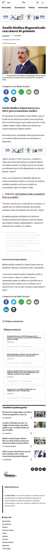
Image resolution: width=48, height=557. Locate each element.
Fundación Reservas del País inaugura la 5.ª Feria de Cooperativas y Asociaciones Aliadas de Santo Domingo (24, 337)
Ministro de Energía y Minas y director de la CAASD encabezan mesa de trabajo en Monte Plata (15, 440)
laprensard (5, 35)
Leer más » (10, 342)
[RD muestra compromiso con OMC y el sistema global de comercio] (40, 414)
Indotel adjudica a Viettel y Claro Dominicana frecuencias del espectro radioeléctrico (23, 355)
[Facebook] (32, 469)
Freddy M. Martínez (10, 446)
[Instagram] (44, 469)
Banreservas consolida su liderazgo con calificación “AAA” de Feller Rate (21, 390)
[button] (4, 2)
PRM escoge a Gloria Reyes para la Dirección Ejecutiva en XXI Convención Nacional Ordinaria (16, 453)
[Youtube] (40, 469)
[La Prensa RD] (24, 2)
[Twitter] (36, 469)
